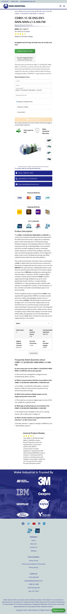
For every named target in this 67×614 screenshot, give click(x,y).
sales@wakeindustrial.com (27, 1)
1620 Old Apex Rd (33, 588)
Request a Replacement (25, 102)
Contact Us (33, 547)
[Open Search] (60, 6)
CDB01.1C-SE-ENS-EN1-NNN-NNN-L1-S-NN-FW (29, 13)
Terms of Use (33, 561)
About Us (33, 544)
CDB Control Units (44, 11)
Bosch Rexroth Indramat (28, 11)
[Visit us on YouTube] (34, 523)
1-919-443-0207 (5, 1)
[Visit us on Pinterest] (39, 523)
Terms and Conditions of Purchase (33, 564)
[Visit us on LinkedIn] (44, 523)
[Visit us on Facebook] (23, 523)
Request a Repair (23, 107)
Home (17, 11)
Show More (33, 353)
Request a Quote (58, 610)
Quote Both (21, 112)
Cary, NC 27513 (33, 591)
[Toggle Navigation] (64, 6)
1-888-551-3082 (14, 1)
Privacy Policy (33, 567)
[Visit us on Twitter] (28, 523)
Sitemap (33, 551)
